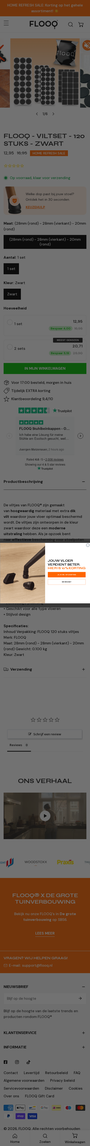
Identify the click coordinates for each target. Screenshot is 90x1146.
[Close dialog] (87, 545)
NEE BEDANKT (66, 582)
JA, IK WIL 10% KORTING (66, 575)
